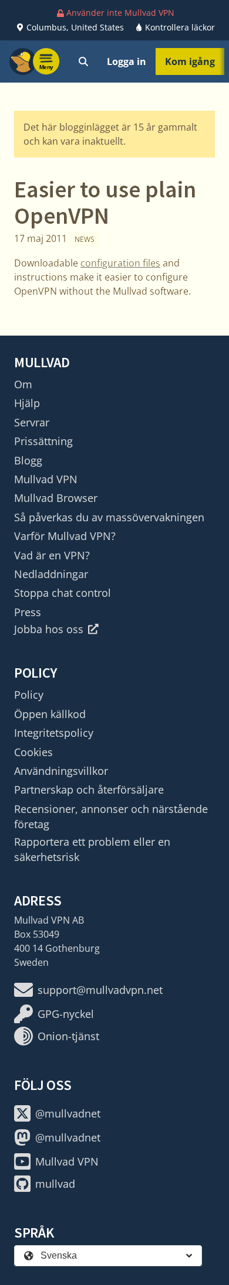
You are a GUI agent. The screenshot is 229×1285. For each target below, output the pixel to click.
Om (23, 384)
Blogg (28, 460)
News (85, 239)
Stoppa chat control (62, 593)
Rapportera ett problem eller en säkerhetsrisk (92, 849)
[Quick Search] (83, 61)
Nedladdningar (51, 574)
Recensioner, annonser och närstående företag (111, 816)
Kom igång (190, 61)
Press (27, 612)
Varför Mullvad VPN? (65, 536)
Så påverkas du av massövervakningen (109, 517)
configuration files (120, 263)
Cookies (33, 752)
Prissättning (43, 441)
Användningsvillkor (61, 771)
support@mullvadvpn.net (100, 990)
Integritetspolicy (53, 733)
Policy (28, 695)
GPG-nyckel (66, 1014)
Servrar (31, 422)
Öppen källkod (50, 714)
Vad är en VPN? (52, 555)
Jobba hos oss (48, 629)
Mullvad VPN (46, 479)
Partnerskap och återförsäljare (89, 789)
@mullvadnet (67, 1113)
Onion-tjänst (68, 1036)
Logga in (126, 61)
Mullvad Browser (55, 498)
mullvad (55, 1184)
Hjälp (27, 403)
